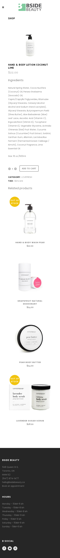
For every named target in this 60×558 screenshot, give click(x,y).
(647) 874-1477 (10, 478)
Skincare (18, 180)
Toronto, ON (8, 470)
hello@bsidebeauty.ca (13, 482)
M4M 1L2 (6, 474)
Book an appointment (13, 486)
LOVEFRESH (26, 177)
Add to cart (29, 168)
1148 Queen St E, (10, 467)
